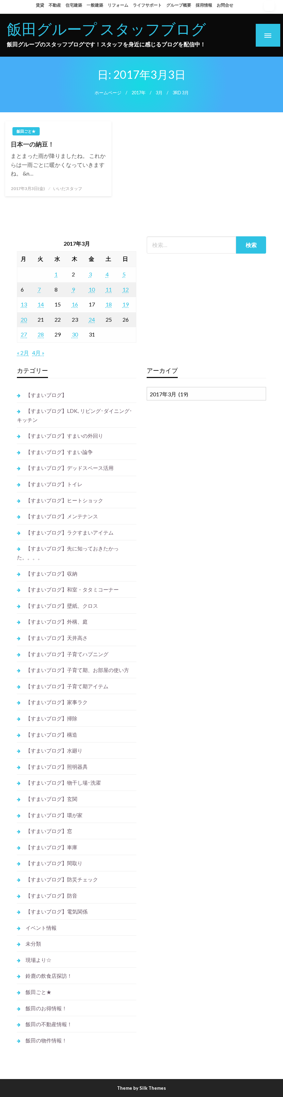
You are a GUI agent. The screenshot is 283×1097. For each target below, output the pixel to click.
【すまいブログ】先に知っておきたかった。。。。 (68, 552)
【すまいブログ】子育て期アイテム (67, 686)
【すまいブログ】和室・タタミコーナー (72, 589)
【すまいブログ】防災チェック (62, 879)
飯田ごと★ (26, 131)
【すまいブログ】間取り (54, 863)
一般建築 (95, 5)
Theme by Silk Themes (141, 1088)
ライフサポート (147, 5)
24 (92, 319)
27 (24, 334)
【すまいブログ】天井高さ (57, 638)
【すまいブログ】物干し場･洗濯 (63, 782)
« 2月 (23, 352)
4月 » (38, 352)
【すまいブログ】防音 (51, 895)
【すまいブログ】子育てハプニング (67, 654)
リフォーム (118, 5)
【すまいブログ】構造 (51, 734)
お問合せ (225, 5)
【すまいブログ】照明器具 (57, 767)
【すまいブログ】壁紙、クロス (62, 606)
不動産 (55, 5)
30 (75, 334)
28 (41, 334)
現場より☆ (38, 960)
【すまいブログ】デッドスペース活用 (70, 468)
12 (126, 289)
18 (109, 304)
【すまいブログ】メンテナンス (62, 516)
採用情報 (204, 5)
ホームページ (108, 92)
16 (75, 304)
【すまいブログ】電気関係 (57, 911)
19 (126, 304)
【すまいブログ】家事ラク (57, 702)
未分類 (33, 943)
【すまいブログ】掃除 (51, 718)
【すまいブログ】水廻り (54, 750)
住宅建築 (74, 5)
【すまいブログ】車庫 (51, 847)
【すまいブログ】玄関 (51, 799)
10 (92, 289)
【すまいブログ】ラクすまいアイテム (70, 532)
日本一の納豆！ (32, 144)
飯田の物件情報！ (46, 1040)
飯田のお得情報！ (46, 1008)
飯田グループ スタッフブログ (106, 29)
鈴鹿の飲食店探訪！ (49, 976)
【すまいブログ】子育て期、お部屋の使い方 (77, 670)
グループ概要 (178, 5)
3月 (159, 92)
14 (41, 304)
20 (24, 319)
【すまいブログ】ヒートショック (64, 500)
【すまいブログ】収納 (51, 573)
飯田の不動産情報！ (49, 1024)
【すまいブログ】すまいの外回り (64, 436)
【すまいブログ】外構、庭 (57, 621)
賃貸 (40, 5)
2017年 (138, 92)
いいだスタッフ (67, 188)
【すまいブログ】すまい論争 (59, 452)
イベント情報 (41, 928)
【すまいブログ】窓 (49, 831)
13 (24, 304)
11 (109, 289)
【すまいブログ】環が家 (54, 815)
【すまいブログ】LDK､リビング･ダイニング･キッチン (74, 415)
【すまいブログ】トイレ (54, 484)
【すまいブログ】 (46, 395)
